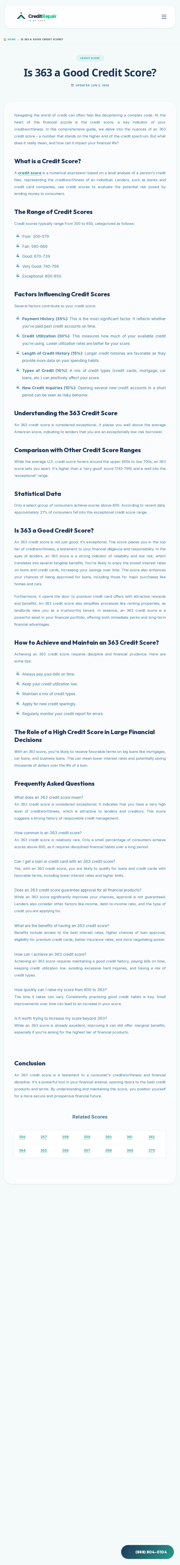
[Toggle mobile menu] (164, 17)
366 (65, 1150)
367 (87, 1150)
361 (129, 1137)
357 (43, 1137)
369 (130, 1150)
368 (108, 1150)
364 (22, 1150)
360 (108, 1137)
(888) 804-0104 (147, 1552)
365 (43, 1150)
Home (10, 39)
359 (87, 1137)
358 (65, 1137)
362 (151, 1137)
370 (151, 1150)
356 (22, 1137)
